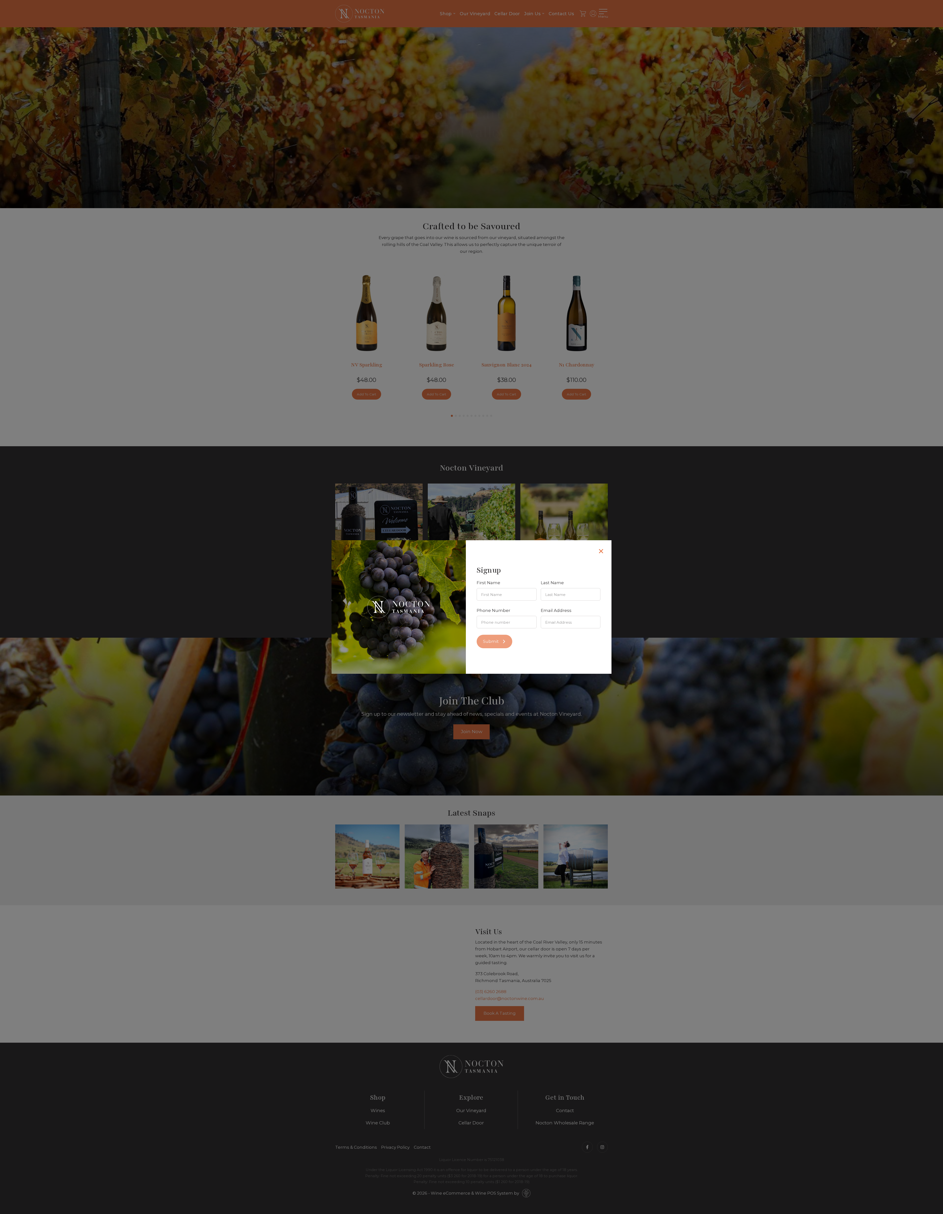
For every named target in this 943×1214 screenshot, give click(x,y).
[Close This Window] (601, 550)
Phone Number (493, 610)
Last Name (552, 582)
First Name (488, 582)
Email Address (556, 610)
